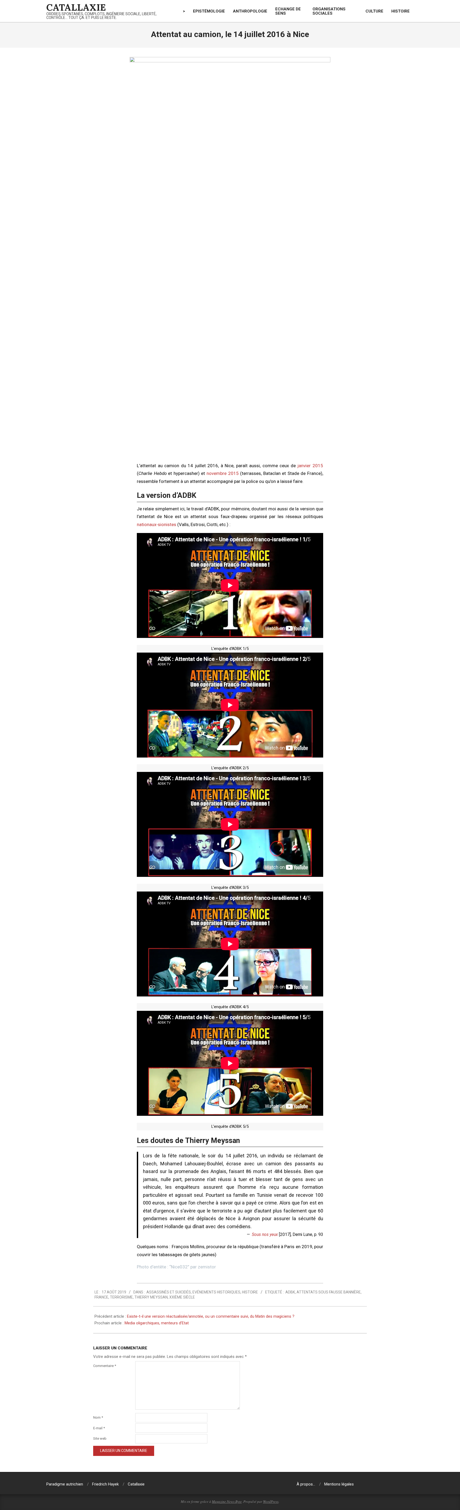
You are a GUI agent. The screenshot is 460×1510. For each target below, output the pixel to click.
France (101, 1297)
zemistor (207, 1266)
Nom (98, 1417)
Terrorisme (121, 1297)
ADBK (290, 1292)
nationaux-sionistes (156, 524)
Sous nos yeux (265, 1234)
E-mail (99, 1428)
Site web (99, 1438)
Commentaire (104, 1366)
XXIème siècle (182, 1297)
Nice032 (179, 1266)
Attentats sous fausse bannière (329, 1292)
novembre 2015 (223, 473)
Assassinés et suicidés (168, 1292)
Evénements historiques (216, 1292)
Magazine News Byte (227, 1501)
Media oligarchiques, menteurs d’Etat (157, 1323)
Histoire (250, 1292)
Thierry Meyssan (151, 1297)
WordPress (270, 1501)
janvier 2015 (310, 465)
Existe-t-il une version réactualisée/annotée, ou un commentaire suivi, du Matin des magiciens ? (210, 1316)
